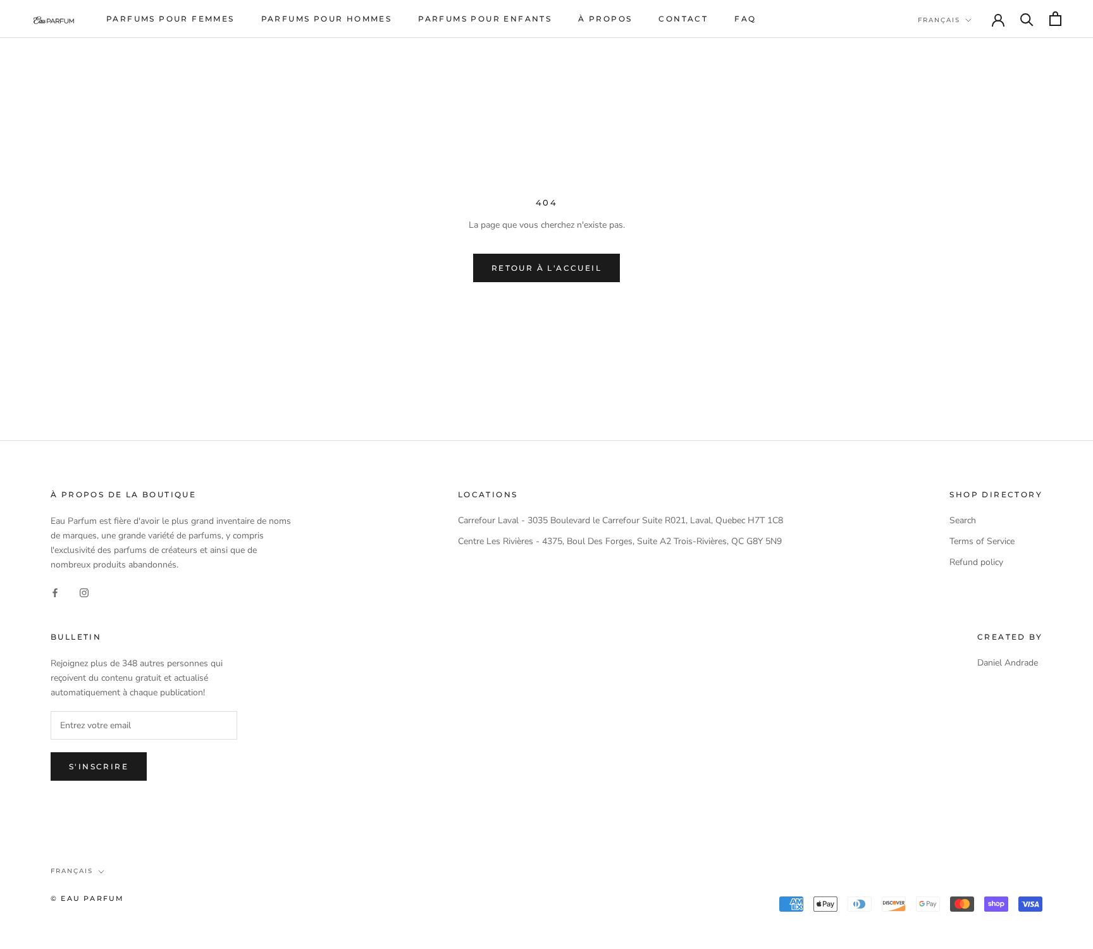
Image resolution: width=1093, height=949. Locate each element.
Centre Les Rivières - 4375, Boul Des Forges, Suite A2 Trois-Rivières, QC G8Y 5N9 (620, 541)
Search (962, 520)
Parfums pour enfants (485, 18)
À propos (605, 18)
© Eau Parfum (87, 898)
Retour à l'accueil (546, 268)
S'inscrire (98, 766)
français (939, 20)
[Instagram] (84, 592)
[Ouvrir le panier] (1055, 18)
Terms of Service (982, 541)
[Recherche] (1027, 18)
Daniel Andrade (1007, 663)
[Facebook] (55, 592)
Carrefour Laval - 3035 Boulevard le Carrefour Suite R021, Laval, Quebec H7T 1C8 (620, 520)
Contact (683, 18)
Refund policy (976, 562)
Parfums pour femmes (170, 18)
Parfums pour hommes (326, 18)
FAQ (745, 18)
